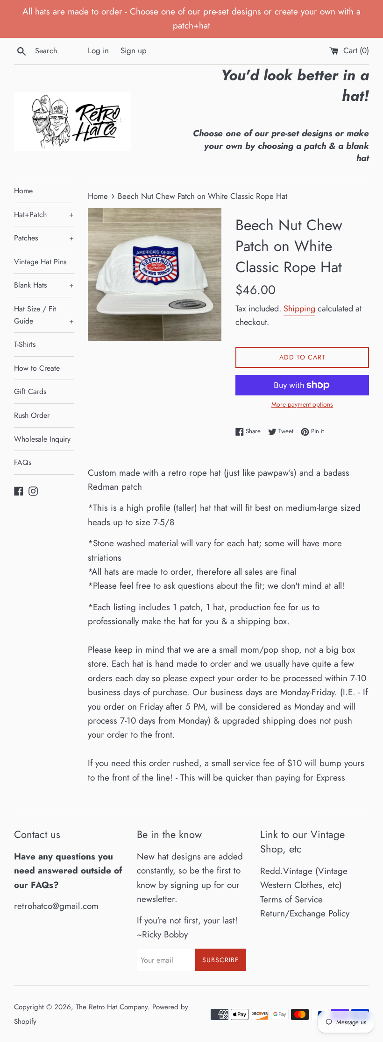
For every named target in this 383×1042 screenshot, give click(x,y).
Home (23, 190)
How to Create (37, 368)
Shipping (299, 309)
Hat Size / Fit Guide (44, 314)
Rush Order (32, 415)
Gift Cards (30, 391)
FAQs (22, 462)
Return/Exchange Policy (304, 913)
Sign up (134, 50)
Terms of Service (291, 899)
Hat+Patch (44, 214)
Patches (44, 237)
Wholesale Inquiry (42, 439)
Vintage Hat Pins (40, 261)
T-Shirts (24, 344)
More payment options (302, 404)
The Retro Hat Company (112, 1007)
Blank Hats (44, 285)
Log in (98, 50)
